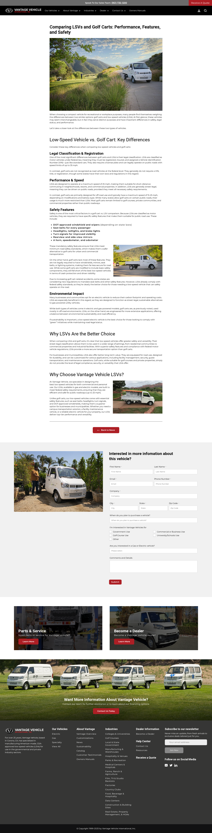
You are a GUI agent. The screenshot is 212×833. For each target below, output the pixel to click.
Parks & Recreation (115, 760)
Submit (115, 582)
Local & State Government (112, 743)
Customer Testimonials (89, 755)
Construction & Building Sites (118, 806)
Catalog (81, 751)
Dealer (103, 10)
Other (116, 539)
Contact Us (118, 10)
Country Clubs (113, 789)
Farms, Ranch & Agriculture (113, 772)
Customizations (85, 738)
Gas (54, 738)
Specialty (57, 742)
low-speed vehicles (109, 341)
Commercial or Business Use (171, 532)
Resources (141, 750)
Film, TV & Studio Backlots (114, 779)
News (80, 742)
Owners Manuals (137, 10)
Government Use (121, 532)
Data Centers (112, 801)
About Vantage (70, 10)
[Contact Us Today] (106, 689)
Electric (56, 734)
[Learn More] (58, 628)
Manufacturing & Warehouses (114, 750)
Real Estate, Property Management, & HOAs (117, 813)
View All (56, 746)
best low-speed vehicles (61, 384)
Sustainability (84, 746)
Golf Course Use (120, 535)
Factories (110, 785)
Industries (89, 10)
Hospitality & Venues (116, 756)
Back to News (108, 430)
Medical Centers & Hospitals (115, 765)
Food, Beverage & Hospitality (114, 795)
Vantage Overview (86, 734)
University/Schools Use (168, 535)
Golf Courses (112, 738)
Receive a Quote (146, 757)
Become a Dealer (145, 734)
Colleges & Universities (117, 734)
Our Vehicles (51, 10)
